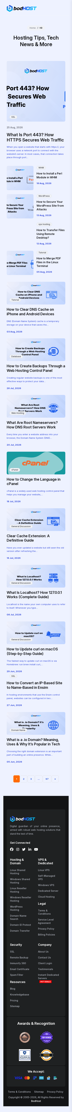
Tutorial (42, 252)
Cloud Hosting (46, 896)
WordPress (44, 196)
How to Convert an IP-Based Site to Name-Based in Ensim (34, 685)
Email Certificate (19, 969)
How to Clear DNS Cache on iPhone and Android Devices (30, 311)
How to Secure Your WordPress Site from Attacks (50, 205)
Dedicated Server (48, 890)
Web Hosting (17, 413)
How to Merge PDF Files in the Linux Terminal (49, 262)
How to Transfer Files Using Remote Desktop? (51, 233)
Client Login (45, 963)
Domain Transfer (20, 930)
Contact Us (44, 957)
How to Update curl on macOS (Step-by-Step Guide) (32, 651)
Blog (12, 988)
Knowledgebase (19, 994)
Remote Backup (19, 957)
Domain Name (18, 730)
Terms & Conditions (19, 1091)
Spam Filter (16, 974)
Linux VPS (44, 870)
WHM (41, 167)
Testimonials (45, 969)
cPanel (14, 470)
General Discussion (21, 526)
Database (16, 356)
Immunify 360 (18, 963)
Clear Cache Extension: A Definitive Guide (28, 538)
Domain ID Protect (20, 924)
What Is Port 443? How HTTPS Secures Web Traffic (35, 137)
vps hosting (44, 224)
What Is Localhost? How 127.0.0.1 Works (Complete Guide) (34, 594)
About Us (43, 951)
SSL (13, 117)
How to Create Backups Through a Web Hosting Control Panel (36, 368)
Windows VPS (46, 885)
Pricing (14, 1000)
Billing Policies (46, 934)
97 (47, 779)
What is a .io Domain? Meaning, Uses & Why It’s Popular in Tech (33, 741)
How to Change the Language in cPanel (33, 481)
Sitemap (15, 1006)
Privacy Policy (46, 928)
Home (33, 28)
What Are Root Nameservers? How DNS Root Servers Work (32, 424)
